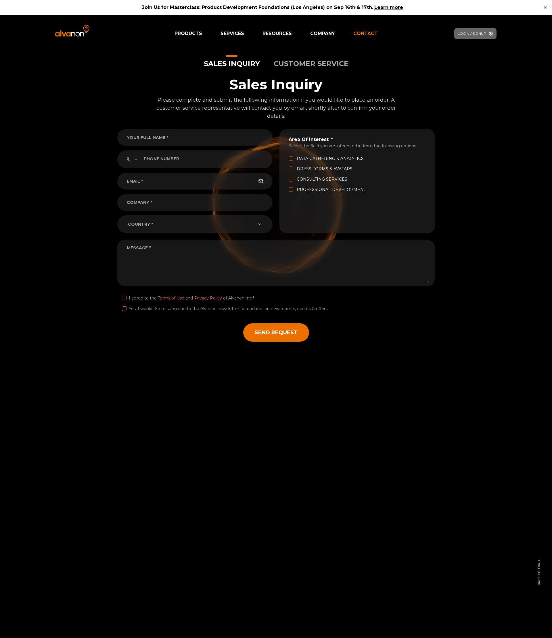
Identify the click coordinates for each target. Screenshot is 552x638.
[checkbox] (291, 158)
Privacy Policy (208, 298)
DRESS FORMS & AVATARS (324, 168)
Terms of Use (171, 298)
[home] (72, 30)
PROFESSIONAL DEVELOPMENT (331, 189)
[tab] (232, 61)
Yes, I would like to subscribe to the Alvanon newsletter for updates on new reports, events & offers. (228, 308)
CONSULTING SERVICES (322, 179)
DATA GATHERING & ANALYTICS (330, 158)
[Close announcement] (545, 7)
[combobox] (195, 224)
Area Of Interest (309, 139)
